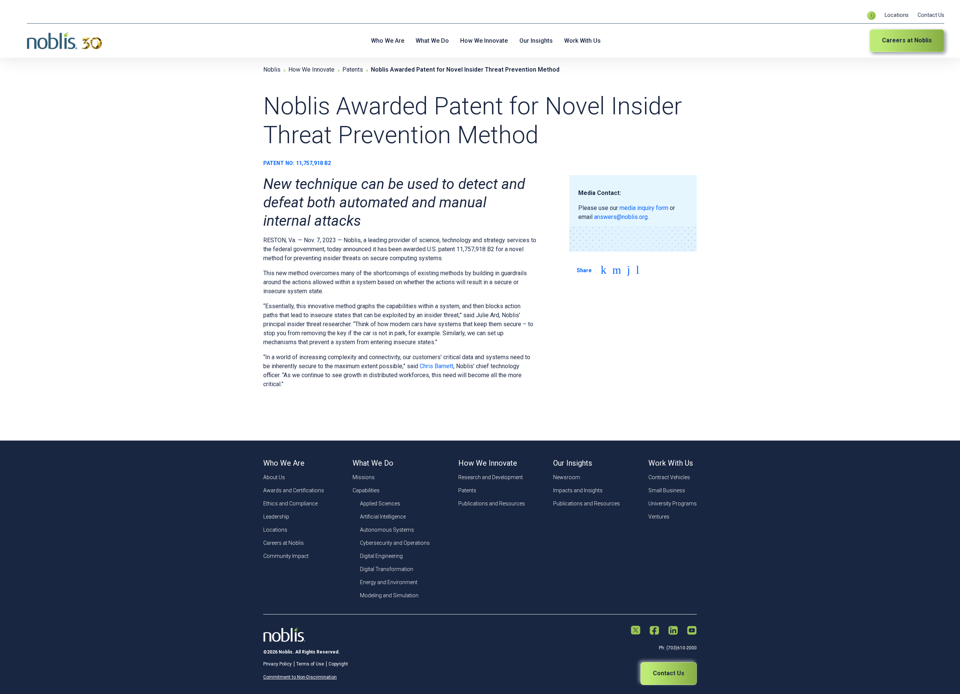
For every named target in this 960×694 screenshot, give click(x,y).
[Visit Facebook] (654, 631)
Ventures (658, 517)
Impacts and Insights (578, 490)
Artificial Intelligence (383, 517)
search (871, 15)
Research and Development (490, 477)
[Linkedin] (603, 270)
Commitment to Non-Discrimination (300, 677)
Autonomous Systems (387, 530)
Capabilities (366, 490)
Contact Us (931, 15)
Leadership (276, 517)
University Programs (672, 504)
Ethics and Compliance (290, 504)
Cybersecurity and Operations (395, 543)
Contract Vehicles (669, 477)
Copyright (338, 664)
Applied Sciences (380, 504)
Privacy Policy (277, 664)
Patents (467, 490)
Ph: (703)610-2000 (678, 648)
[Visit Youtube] (692, 631)
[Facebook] (628, 270)
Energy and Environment (388, 582)
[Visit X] (635, 630)
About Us (274, 477)
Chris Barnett (436, 366)
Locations (897, 15)
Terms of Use (310, 664)
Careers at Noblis (907, 40)
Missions (363, 477)
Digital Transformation (386, 569)
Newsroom (566, 477)
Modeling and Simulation (389, 595)
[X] (616, 270)
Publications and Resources (491, 504)
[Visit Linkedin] (673, 631)
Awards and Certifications (293, 490)
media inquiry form (644, 207)
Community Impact (286, 556)
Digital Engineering (381, 556)
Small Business (666, 490)
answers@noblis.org (621, 216)
